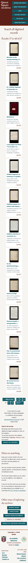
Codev (17, 545)
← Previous (9, 399)
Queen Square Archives (6, 5)
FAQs (20, 10)
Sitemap (5, 557)
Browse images (14, 507)
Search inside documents (14, 515)
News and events (20, 22)
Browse (4, 555)
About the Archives (20, 6)
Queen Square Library (20, 555)
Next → (19, 403)
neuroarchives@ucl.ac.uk (11, 419)
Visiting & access (20, 14)
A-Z (3, 553)
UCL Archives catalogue (18, 490)
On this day (20, 18)
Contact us (5, 559)
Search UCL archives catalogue (14, 523)
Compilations (14, 511)
